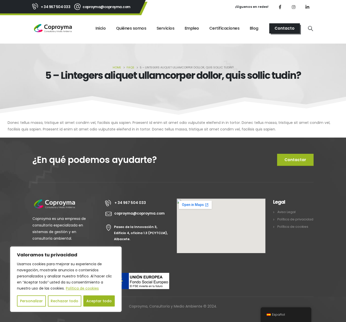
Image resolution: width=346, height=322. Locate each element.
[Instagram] (293, 7)
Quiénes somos (131, 28)
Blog (254, 28)
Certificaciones (224, 28)
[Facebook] (280, 7)
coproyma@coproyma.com (106, 6)
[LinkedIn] (307, 7)
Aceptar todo (99, 301)
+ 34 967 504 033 (55, 6)
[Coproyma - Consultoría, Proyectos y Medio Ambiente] (52, 28)
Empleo (192, 28)
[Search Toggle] (310, 28)
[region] (66, 279)
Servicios (166, 28)
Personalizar (31, 301)
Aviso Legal (286, 212)
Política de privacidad (295, 219)
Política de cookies (82, 288)
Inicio (100, 28)
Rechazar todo (64, 301)
